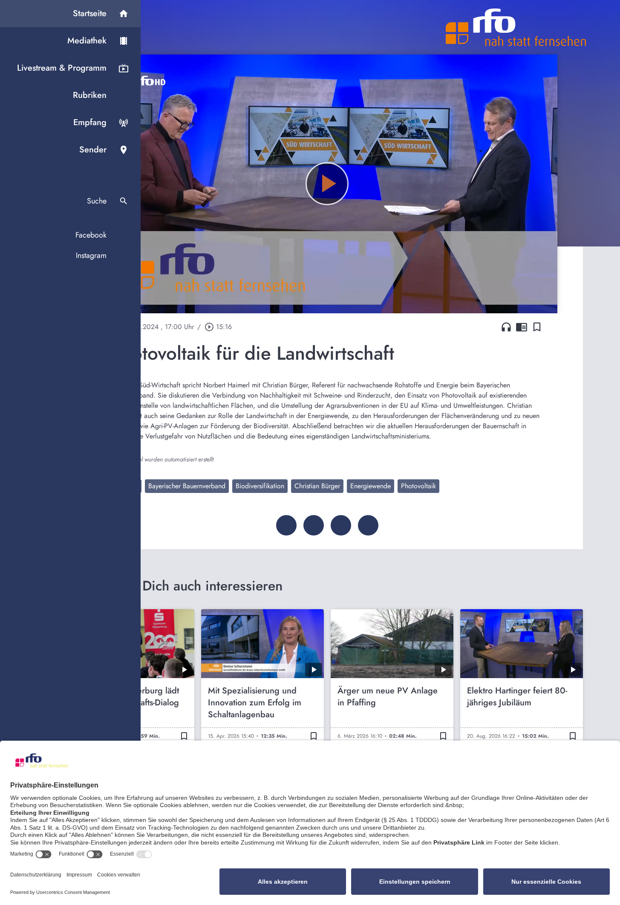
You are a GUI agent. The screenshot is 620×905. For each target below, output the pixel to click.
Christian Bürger (317, 486)
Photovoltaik (418, 486)
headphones (506, 327)
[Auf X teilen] (313, 525)
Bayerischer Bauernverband (186, 486)
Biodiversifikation (260, 486)
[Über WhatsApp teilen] (341, 525)
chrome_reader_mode (522, 327)
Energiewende (370, 486)
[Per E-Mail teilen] (368, 525)
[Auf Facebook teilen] (286, 525)
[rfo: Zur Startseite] (516, 27)
